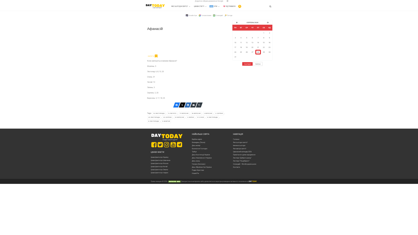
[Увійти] (239, 6)
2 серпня (219, 113)
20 (252, 47)
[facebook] (192, 1)
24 (235, 52)
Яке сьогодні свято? (240, 142)
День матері (196, 145)
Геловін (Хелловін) (198, 164)
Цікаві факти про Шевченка (160, 160)
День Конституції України (201, 155)
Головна (236, 139)
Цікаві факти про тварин (159, 173)
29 (264, 52)
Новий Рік (195, 173)
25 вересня (179, 117)
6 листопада (212, 117)
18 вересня (196, 113)
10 (235, 42)
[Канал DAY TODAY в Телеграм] (179, 144)
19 (247, 47)
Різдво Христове (198, 170)
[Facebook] (176, 104)
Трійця (194, 152)
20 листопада (154, 117)
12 (247, 42)
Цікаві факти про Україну (159, 157)
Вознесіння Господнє (199, 148)
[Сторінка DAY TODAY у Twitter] (160, 144)
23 (269, 47)
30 (270, 52)
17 (235, 47)
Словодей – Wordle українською (244, 164)
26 (247, 52)
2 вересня (208, 113)
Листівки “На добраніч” (241, 161)
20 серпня (167, 117)
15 (264, 42)
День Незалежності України (202, 158)
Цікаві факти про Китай (159, 166)
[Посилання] (199, 104)
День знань (196, 161)
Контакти (236, 167)
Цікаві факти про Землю (159, 169)
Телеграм (155, 42)
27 (252, 52)
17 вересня (184, 113)
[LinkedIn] (188, 104)
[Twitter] (182, 104)
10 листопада (159, 113)
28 (258, 52)
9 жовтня (166, 121)
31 (235, 57)
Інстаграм (170, 42)
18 (241, 47)
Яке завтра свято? (239, 148)
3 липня (190, 117)
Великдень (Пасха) (198, 142)
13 (252, 42)
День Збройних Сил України (202, 167)
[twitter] (190, 1)
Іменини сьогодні (239, 145)
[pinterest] (224, 1)
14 (258, 42)
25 (241, 52)
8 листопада (153, 121)
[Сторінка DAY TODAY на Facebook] (154, 144)
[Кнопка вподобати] (156, 56)
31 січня (200, 117)
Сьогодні (247, 64)
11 (241, 42)
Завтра (257, 64)
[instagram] (227, 1)
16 (269, 42)
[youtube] (226, 1)
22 (264, 47)
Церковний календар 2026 (242, 152)
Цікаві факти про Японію (159, 163)
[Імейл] (193, 104)
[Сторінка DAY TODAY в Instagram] (166, 144)
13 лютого (172, 113)
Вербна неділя (197, 139)
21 (258, 47)
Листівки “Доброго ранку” (242, 158)
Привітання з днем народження (244, 155)
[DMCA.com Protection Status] (174, 181)
